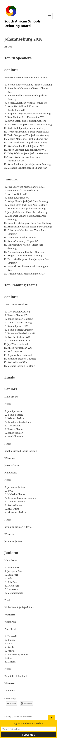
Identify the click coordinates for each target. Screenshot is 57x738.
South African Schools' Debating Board (22, 23)
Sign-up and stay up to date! (29, 723)
